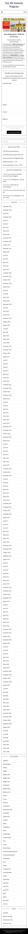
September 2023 (7, 210)
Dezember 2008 (7, 713)
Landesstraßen (7, 837)
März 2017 (6, 374)
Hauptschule (6, 816)
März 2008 (6, 744)
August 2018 (6, 325)
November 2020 (7, 276)
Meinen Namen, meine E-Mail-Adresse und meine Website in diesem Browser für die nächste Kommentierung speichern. (14, 127)
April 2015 (6, 454)
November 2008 (7, 716)
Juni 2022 (5, 224)
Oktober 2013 (6, 510)
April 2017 (6, 370)
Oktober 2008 (6, 720)
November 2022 (7, 217)
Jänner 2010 (6, 667)
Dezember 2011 (7, 587)
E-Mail (5, 112)
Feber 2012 (6, 580)
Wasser (5, 897)
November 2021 (7, 241)
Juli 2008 (5, 730)
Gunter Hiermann (14, 41)
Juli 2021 (5, 255)
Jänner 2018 (6, 342)
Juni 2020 (5, 294)
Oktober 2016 (6, 391)
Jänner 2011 (6, 626)
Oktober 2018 (6, 321)
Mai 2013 (5, 528)
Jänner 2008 (6, 751)
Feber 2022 (6, 231)
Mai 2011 (5, 612)
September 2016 (7, 395)
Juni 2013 (5, 524)
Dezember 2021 (7, 238)
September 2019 (7, 304)
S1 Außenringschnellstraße (10, 851)
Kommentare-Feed (8, 920)
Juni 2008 (5, 734)
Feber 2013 (6, 538)
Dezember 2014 (7, 468)
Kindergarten (6, 827)
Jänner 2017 (6, 381)
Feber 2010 (6, 664)
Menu (25, 12)
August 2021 (6, 252)
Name (4, 105)
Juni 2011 (5, 608)
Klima (4, 830)
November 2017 (7, 349)
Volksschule (6, 879)
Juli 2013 (5, 521)
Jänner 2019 (6, 314)
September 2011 (7, 598)
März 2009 (6, 702)
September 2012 (7, 556)
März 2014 (6, 493)
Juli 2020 (5, 290)
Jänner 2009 (6, 709)
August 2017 (6, 356)
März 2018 (6, 335)
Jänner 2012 (6, 584)
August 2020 (6, 287)
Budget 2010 (6, 778)
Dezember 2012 (7, 545)
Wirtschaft (6, 900)
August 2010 (6, 643)
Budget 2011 (6, 781)
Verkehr (5, 876)
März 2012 (6, 577)
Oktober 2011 (6, 594)
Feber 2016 (6, 419)
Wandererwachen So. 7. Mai (10, 161)
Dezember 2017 (7, 346)
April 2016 (6, 412)
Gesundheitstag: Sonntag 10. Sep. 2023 (13, 154)
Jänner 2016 (6, 423)
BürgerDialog (6, 788)
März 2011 (6, 619)
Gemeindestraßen (7, 809)
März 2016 (6, 416)
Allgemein (5, 760)
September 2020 (7, 283)
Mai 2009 (5, 695)
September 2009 (7, 681)
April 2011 (6, 615)
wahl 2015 (5, 886)
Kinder (4, 823)
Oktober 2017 (6, 353)
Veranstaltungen (7, 872)
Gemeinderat (6, 806)
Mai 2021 (5, 259)
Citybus (5, 795)
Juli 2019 (5, 307)
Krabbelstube (6, 834)
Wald (4, 893)
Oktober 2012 (6, 552)
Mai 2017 (5, 367)
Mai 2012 (5, 570)
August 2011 (6, 601)
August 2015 (6, 440)
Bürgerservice (6, 792)
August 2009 (6, 685)
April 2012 (6, 573)
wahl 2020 (5, 890)
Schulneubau (6, 858)
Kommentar (7, 83)
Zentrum (5, 904)
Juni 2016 (5, 405)
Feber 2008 (6, 748)
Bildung (5, 767)
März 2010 (6, 660)
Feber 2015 (6, 461)
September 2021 (7, 248)
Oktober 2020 (6, 280)
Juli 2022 (5, 220)
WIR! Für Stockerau (18, 44)
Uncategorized (7, 869)
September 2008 (7, 723)
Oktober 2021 (6, 245)
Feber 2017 (6, 377)
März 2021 (6, 266)
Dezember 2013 (7, 503)
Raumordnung (6, 848)
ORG (4, 841)
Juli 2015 (5, 444)
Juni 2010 (5, 650)
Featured (5, 802)
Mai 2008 (5, 737)
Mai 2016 (5, 409)
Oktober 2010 (6, 636)
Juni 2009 (5, 692)
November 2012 (7, 549)
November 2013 (7, 507)
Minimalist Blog (9, 931)
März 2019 (6, 311)
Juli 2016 (5, 402)
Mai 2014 (5, 486)
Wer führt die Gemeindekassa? (11, 151)
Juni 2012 (5, 566)
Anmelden (5, 913)
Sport (4, 862)
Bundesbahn (6, 785)
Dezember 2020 (7, 273)
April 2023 (6, 213)
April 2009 (6, 699)
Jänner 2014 (6, 500)
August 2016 (6, 398)
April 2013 (6, 531)
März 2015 (6, 458)
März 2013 (6, 535)
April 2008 (6, 741)
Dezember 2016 (7, 384)
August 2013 (6, 517)
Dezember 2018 (7, 318)
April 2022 (6, 227)
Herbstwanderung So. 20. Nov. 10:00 (12, 165)
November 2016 (7, 388)
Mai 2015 (5, 451)
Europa (5, 799)
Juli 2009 (5, 688)
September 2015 (7, 437)
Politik (4, 844)
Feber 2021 (6, 269)
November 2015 (7, 430)
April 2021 (6, 262)
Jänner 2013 (6, 542)
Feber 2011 (6, 622)
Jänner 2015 (6, 465)
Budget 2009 (6, 774)
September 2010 (7, 639)
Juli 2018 (5, 328)
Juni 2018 (5, 332)
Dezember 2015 (7, 426)
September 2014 (7, 475)
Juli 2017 (5, 360)
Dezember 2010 (7, 629)
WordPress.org (7, 923)
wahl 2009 (5, 883)
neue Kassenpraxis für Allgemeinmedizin (13, 158)
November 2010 (7, 632)
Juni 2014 (5, 482)
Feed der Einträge (7, 916)
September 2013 (7, 514)
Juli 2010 (5, 646)
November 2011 (7, 591)
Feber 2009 (6, 706)
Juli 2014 (5, 479)
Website (5, 119)
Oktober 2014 (6, 472)
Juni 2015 (5, 447)
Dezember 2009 (7, 671)
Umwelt (5, 865)
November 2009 (7, 674)
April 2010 (6, 657)
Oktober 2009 (6, 678)
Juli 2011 (5, 605)
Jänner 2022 (6, 234)
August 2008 (6, 727)
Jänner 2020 (6, 301)
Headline (5, 820)
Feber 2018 (6, 339)
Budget (5, 771)
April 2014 (6, 489)
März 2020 (6, 297)
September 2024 (7, 206)
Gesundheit (6, 813)
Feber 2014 (6, 496)
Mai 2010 (5, 654)
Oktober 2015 (6, 433)
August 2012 (6, 559)
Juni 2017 (5, 363)
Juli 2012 (5, 563)
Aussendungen (7, 764)
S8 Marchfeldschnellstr (9, 855)
